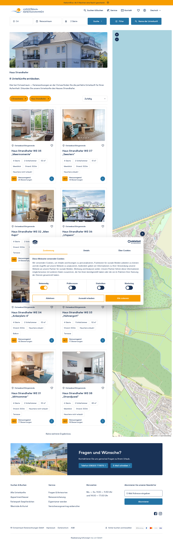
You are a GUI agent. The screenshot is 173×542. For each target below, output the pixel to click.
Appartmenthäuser (19, 497)
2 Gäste (73, 21)
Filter (121, 21)
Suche (96, 21)
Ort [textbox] (17, 21)
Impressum (50, 528)
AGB (73, 528)
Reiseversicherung (57, 497)
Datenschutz (63, 528)
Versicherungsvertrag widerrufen (64, 506)
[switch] (72, 288)
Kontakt (128, 10)
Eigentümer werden (58, 501)
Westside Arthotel (19, 506)
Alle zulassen (123, 298)
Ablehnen (50, 298)
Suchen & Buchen (95, 10)
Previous (16, 127)
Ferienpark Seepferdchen (22, 501)
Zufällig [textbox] (88, 98)
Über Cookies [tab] (124, 250)
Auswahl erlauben (86, 298)
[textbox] (147, 21)
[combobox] (22, 21)
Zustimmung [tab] (48, 250)
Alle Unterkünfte (18, 492)
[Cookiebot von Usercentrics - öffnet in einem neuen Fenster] (130, 242)
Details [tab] (86, 250)
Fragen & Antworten (58, 492)
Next (49, 127)
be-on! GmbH (96, 538)
